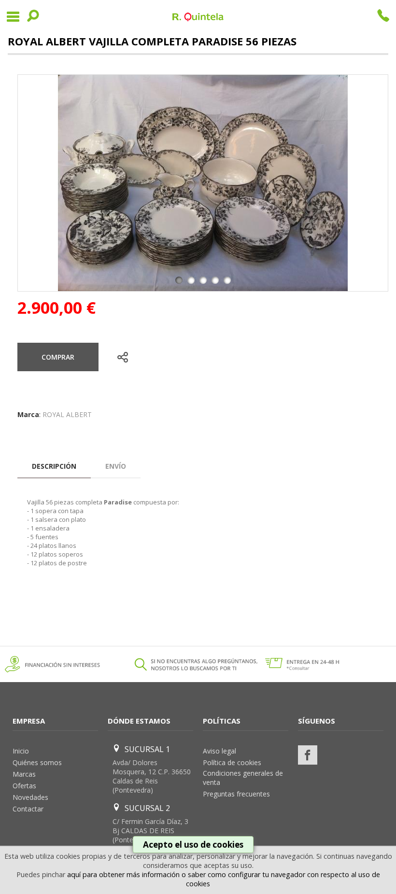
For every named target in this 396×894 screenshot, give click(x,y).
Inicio (21, 750)
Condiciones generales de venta (243, 777)
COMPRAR (58, 357)
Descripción (54, 466)
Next (375, 183)
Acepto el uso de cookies (193, 844)
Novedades (30, 797)
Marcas (24, 774)
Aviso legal (219, 750)
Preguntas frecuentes (236, 793)
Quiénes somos (37, 762)
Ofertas (24, 785)
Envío (115, 466)
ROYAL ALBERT (67, 414)
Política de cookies (232, 762)
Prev (30, 183)
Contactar (28, 808)
